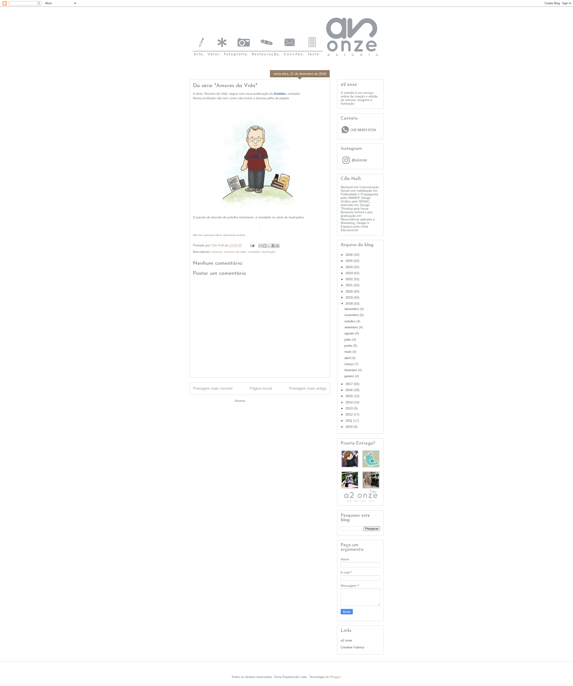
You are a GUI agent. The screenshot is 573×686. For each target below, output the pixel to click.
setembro (351, 327)
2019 (350, 297)
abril (347, 358)
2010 (350, 426)
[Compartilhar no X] (269, 245)
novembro (352, 315)
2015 (350, 396)
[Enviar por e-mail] (260, 245)
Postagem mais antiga (307, 388)
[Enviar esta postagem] (252, 245)
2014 (350, 402)
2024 (350, 267)
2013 (350, 408)
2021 (350, 285)
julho (348, 339)
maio (348, 351)
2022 (350, 279)
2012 (350, 414)
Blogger (335, 677)
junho (348, 345)
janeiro (349, 376)
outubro (350, 321)
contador (254, 252)
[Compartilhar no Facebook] (273, 245)
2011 (349, 420)
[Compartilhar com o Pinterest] (277, 245)
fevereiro (351, 370)
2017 (350, 384)
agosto (349, 333)
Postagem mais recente (213, 388)
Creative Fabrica (352, 647)
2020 (350, 291)
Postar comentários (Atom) (266, 400)
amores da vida (235, 252)
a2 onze (346, 640)
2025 (350, 260)
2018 (350, 303)
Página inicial (261, 388)
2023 (350, 273)
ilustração (269, 252)
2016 (350, 390)
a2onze (217, 252)
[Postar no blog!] (265, 245)
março (349, 364)
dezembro (352, 309)
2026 (350, 254)
